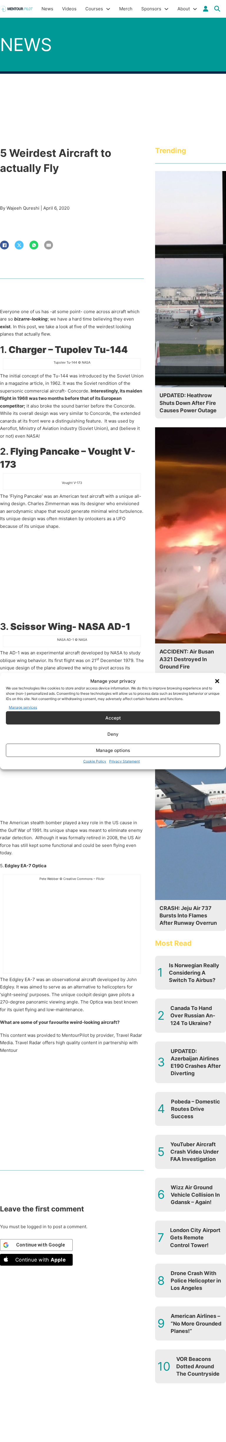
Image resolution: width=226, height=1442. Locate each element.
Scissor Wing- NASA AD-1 (70, 626)
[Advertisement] (72, 576)
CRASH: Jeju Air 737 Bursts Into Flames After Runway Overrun (188, 915)
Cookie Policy (94, 761)
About (183, 9)
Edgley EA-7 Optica (25, 865)
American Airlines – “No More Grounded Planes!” (196, 1323)
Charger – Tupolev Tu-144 (68, 349)
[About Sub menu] (195, 9)
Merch (125, 9)
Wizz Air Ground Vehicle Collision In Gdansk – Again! (195, 1194)
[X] (19, 245)
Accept (113, 717)
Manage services (23, 707)
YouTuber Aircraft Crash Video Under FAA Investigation (194, 1151)
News (47, 9)
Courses (94, 9)
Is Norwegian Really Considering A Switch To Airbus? (194, 972)
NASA (32, 436)
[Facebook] (4, 245)
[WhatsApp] (33, 245)
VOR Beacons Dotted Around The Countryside (198, 1366)
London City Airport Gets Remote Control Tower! (195, 1237)
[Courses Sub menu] (108, 9)
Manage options (113, 750)
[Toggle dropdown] (205, 9)
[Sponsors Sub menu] (166, 9)
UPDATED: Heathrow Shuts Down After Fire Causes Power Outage (188, 402)
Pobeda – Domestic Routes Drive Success (195, 1108)
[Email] (48, 245)
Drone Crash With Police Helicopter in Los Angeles (196, 1280)
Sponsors (151, 9)
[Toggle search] (217, 9)
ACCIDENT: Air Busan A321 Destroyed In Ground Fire (186, 658)
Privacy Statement (124, 761)
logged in (36, 1226)
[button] (217, 681)
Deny (113, 734)
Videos (69, 9)
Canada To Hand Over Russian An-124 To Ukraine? (192, 1015)
